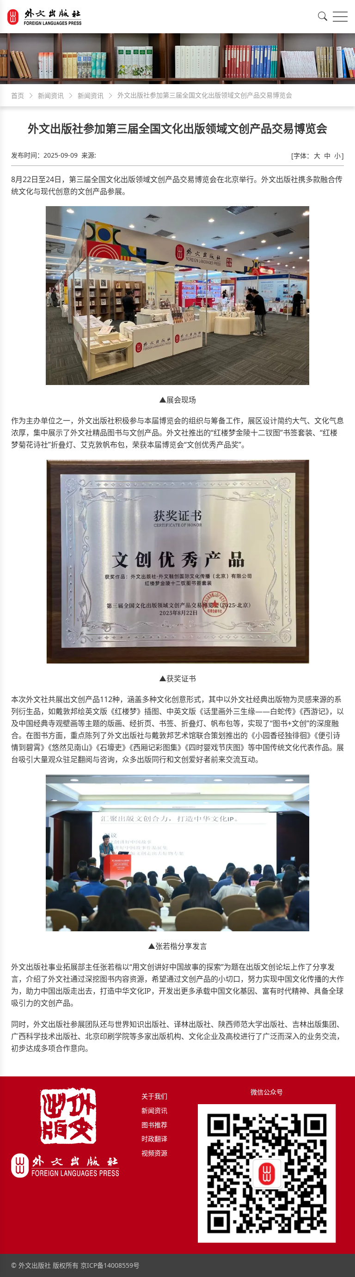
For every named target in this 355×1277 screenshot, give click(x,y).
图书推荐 (154, 1124)
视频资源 (154, 1153)
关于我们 (154, 1096)
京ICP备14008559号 (110, 1265)
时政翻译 (154, 1138)
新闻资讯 (154, 1110)
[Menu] (340, 16)
